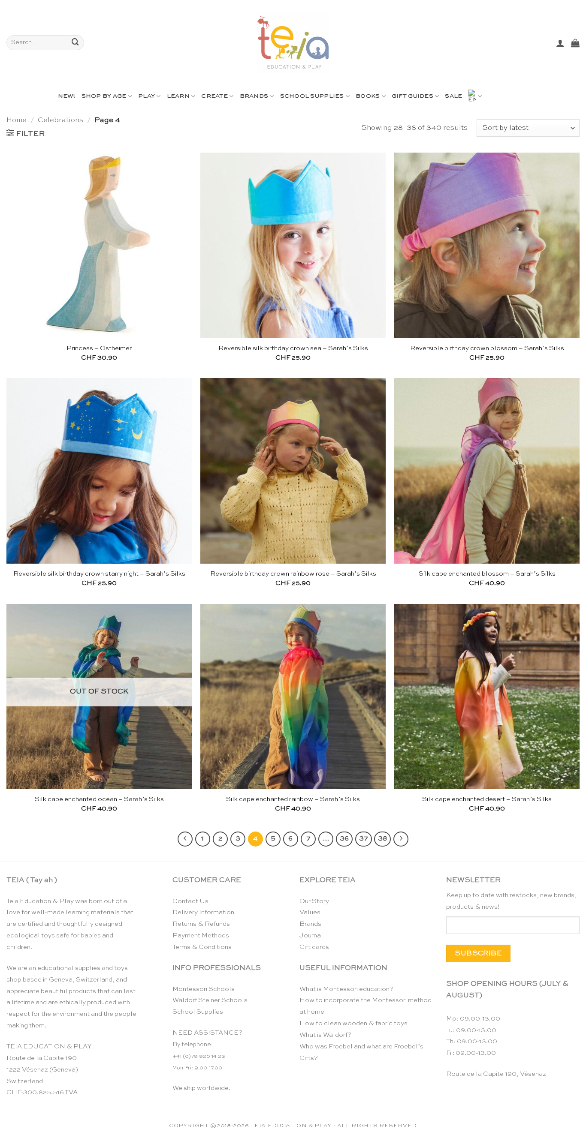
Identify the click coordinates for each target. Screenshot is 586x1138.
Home (16, 120)
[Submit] (75, 42)
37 (363, 838)
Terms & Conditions (202, 947)
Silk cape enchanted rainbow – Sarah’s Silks (293, 799)
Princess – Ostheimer (99, 348)
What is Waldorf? (325, 1035)
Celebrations (60, 120)
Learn (178, 96)
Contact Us (190, 901)
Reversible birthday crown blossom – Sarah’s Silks (487, 348)
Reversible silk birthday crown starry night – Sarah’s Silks (99, 574)
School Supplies (312, 96)
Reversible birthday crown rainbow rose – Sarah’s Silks (293, 574)
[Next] (400, 839)
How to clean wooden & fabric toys (353, 1023)
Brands (254, 96)
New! (67, 96)
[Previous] (185, 839)
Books (368, 96)
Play (146, 96)
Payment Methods (200, 935)
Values (309, 912)
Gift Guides (412, 96)
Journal (311, 935)
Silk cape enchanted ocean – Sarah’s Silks (99, 799)
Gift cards (314, 947)
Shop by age (104, 96)
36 (344, 838)
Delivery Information (203, 912)
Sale (453, 96)
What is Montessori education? (346, 989)
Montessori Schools (203, 989)
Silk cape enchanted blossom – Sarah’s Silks (487, 574)
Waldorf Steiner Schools (210, 1000)
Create (214, 96)
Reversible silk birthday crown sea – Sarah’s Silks (293, 348)
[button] (560, 42)
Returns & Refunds (201, 924)
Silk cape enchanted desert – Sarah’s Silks (487, 799)
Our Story (314, 901)
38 (382, 838)
